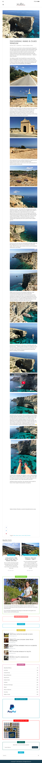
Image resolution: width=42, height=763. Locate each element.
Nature (20, 535)
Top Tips (6, 692)
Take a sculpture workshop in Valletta (20, 651)
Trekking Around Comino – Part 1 (30, 558)
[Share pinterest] (6, 533)
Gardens (5, 682)
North (23, 535)
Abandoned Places (7, 667)
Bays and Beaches (7, 675)
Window (28, 535)
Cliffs (14, 535)
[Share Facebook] (6, 527)
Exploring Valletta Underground (19, 657)
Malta (17, 535)
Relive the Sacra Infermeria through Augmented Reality (23, 646)
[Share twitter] (6, 530)
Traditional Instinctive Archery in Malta (21, 634)
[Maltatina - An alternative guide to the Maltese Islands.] (21, 4)
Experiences (11, 650)
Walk (26, 535)
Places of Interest (12, 638)
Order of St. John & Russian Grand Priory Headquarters (21, 640)
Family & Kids (27, 555)
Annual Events (7, 672)
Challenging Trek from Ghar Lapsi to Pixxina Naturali (11, 559)
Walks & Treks (30, 45)
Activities (6, 670)
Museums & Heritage (13, 644)
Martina (19, 45)
